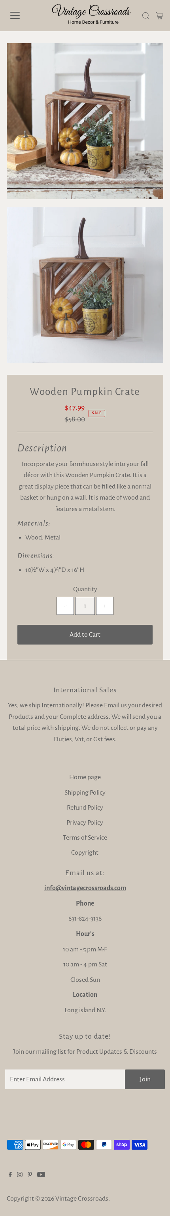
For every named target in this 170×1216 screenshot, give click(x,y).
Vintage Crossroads (81, 1198)
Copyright (84, 852)
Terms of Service (85, 837)
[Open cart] (159, 15)
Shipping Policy (85, 792)
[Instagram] (20, 1175)
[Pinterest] (30, 1175)
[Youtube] (41, 1175)
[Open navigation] (24, 15)
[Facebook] (10, 1175)
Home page (85, 777)
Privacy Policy (84, 822)
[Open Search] (146, 16)
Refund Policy (85, 807)
